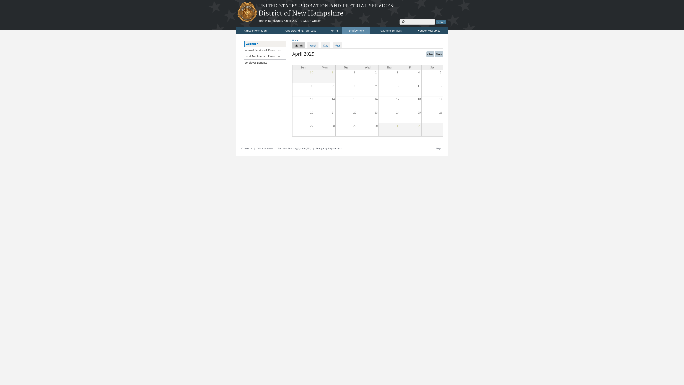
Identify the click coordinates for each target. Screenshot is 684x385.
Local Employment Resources (263, 56)
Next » (439, 54)
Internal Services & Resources (263, 50)
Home (295, 40)
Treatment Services (390, 30)
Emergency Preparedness (329, 148)
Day (325, 45)
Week (313, 45)
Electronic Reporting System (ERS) (294, 148)
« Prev (430, 54)
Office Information (255, 30)
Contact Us (246, 148)
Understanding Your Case (300, 30)
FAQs (438, 148)
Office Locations (265, 148)
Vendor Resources (429, 30)
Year (337, 45)
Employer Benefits (256, 62)
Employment (356, 30)
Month (299, 45)
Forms (334, 30)
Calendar (251, 44)
